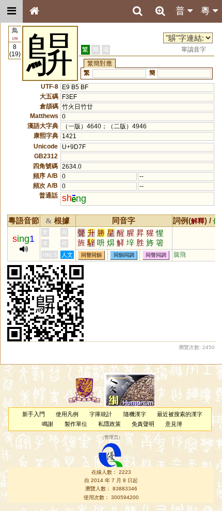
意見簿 (173, 424)
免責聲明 (143, 424)
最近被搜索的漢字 (179, 414)
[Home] (34, 11)
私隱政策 (109, 424)
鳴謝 (47, 424)
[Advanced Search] (160, 11)
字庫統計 (100, 414)
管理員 (111, 437)
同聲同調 (156, 255)
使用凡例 (67, 414)
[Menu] (11, 11)
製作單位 (76, 424)
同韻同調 (124, 255)
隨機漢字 (134, 414)
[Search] (137, 11)
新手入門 (33, 414)
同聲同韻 (91, 255)
